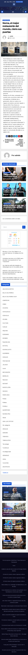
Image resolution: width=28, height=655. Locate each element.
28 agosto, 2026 (9, 498)
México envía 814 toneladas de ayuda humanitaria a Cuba (14, 615)
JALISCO (5, 364)
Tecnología (6, 444)
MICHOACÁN (6, 372)
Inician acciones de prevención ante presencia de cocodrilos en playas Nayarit (14, 596)
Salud (4, 417)
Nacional (5, 380)
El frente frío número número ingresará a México (14, 574)
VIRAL (4, 459)
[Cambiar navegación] (13, 12)
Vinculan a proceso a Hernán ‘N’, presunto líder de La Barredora (14, 650)
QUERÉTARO (6, 410)
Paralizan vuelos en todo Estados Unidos (9, 141)
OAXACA (5, 391)
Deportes (5, 330)
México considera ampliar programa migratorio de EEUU (19, 143)
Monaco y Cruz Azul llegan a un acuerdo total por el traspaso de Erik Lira (13, 253)
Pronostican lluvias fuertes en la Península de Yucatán (14, 625)
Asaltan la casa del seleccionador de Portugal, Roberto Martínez (14, 569)
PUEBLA (5, 406)
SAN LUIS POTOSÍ (8, 421)
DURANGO (6, 334)
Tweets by (5, 472)
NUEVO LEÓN (6, 387)
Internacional (6, 20)
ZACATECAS (6, 466)
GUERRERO (6, 353)
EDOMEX (5, 338)
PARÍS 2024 (6, 395)
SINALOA (5, 429)
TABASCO (5, 436)
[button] (23, 11)
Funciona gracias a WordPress (10, 560)
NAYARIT (5, 383)
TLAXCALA (6, 448)
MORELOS (5, 376)
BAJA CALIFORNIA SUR (10, 296)
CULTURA (5, 323)
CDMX (4, 304)
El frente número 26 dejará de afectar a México (14, 581)
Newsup (22, 560)
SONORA (5, 432)
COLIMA (5, 319)
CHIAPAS (5, 308)
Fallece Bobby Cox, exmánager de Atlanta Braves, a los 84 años (14, 585)
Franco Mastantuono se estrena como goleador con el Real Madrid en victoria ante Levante (14, 590)
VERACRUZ (6, 455)
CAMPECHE (6, 300)
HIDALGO (5, 357)
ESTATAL (5, 345)
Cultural (5, 327)
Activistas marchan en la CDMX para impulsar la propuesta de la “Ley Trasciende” (13, 260)
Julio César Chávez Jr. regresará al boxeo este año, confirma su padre (14, 601)
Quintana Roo (6, 414)
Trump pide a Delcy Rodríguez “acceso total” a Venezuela (14, 645)
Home (14, 565)
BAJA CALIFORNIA (8, 293)
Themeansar (14, 562)
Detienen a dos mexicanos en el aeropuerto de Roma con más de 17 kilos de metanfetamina (13, 272)
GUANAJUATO (7, 349)
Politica (5, 402)
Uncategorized (7, 451)
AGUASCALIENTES (8, 289)
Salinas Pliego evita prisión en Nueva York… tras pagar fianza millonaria (14, 634)
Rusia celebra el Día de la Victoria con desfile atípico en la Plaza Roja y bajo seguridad (14, 629)
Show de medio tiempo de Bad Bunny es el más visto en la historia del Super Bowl (14, 640)
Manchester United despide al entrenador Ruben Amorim (14, 605)
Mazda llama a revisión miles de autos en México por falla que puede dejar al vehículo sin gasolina (14, 610)
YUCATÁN (5, 463)
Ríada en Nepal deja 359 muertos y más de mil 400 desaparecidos (13, 207)
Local (4, 368)
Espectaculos (6, 342)
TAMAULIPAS (7, 440)
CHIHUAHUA (6, 311)
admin (11, 36)
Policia (4, 398)
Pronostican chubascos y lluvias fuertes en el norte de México (14, 620)
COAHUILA (6, 315)
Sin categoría (6, 425)
